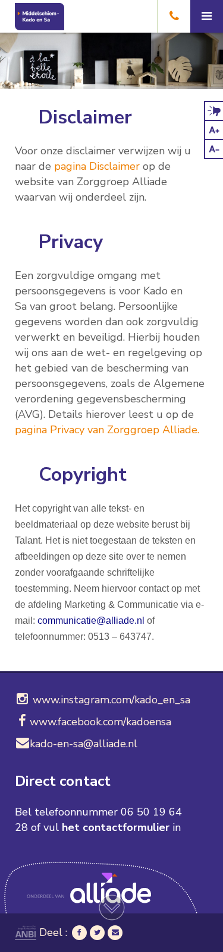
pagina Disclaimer (97, 166)
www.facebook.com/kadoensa (100, 722)
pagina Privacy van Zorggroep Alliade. (107, 430)
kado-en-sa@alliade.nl (83, 744)
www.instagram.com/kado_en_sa (110, 700)
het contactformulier (115, 827)
